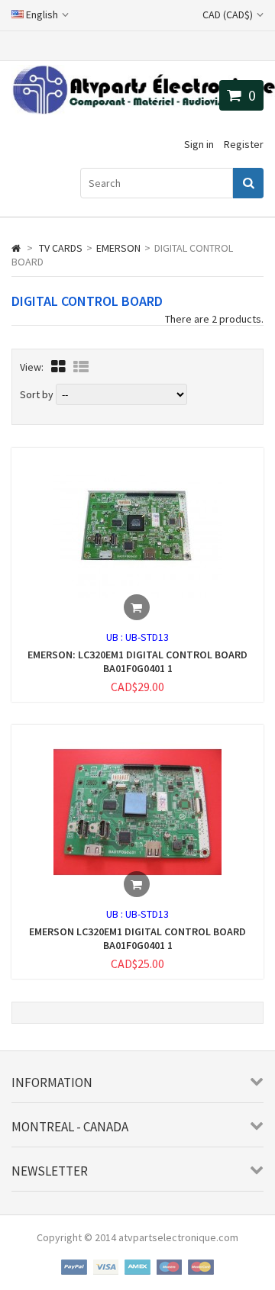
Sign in (199, 144)
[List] (81, 366)
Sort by (36, 394)
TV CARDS (60, 248)
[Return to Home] (16, 248)
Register (244, 144)
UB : (115, 637)
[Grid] (58, 366)
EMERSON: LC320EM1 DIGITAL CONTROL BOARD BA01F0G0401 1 (137, 661)
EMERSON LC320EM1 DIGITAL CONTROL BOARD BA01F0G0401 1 (137, 938)
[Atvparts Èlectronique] (143, 110)
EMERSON (118, 248)
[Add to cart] (137, 607)
